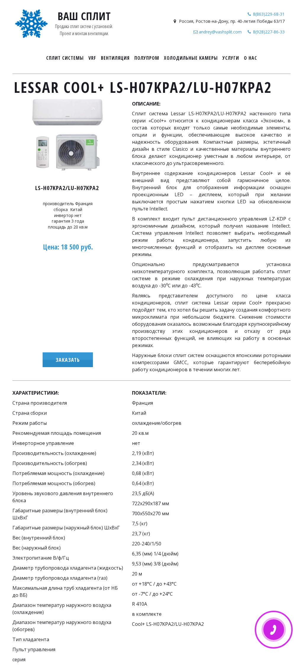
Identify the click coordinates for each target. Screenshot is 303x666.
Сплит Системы (65, 58)
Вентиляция (115, 58)
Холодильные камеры (191, 58)
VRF (92, 58)
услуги (231, 58)
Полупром (146, 58)
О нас (250, 58)
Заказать (68, 359)
